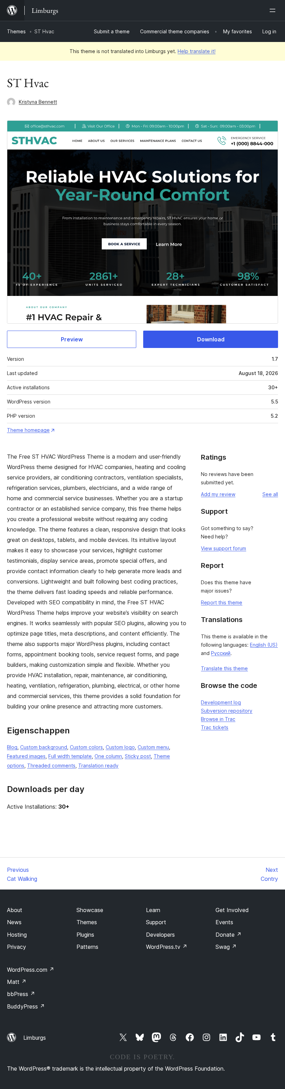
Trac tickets (214, 727)
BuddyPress (26, 1006)
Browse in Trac (218, 719)
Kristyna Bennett (38, 102)
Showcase (89, 910)
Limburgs (34, 1037)
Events (224, 922)
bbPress (21, 993)
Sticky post (138, 756)
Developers (160, 934)
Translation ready (98, 765)
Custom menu (153, 747)
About (14, 910)
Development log (221, 702)
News (14, 922)
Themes (16, 31)
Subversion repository (226, 711)
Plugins (85, 934)
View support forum (223, 548)
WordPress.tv (166, 946)
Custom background (43, 747)
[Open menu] (274, 10)
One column (108, 756)
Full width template (70, 756)
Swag (226, 946)
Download (211, 339)
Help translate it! (196, 51)
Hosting (17, 934)
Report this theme (221, 602)
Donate (228, 934)
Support (156, 922)
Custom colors (86, 747)
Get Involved (232, 910)
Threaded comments (51, 765)
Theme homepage (28, 430)
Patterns (87, 946)
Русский (220, 653)
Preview (72, 339)
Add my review (218, 494)
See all (270, 494)
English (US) (264, 645)
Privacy (16, 946)
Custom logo (120, 747)
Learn (153, 910)
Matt (16, 981)
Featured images (26, 756)
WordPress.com (30, 969)
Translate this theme (224, 668)
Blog (12, 747)
